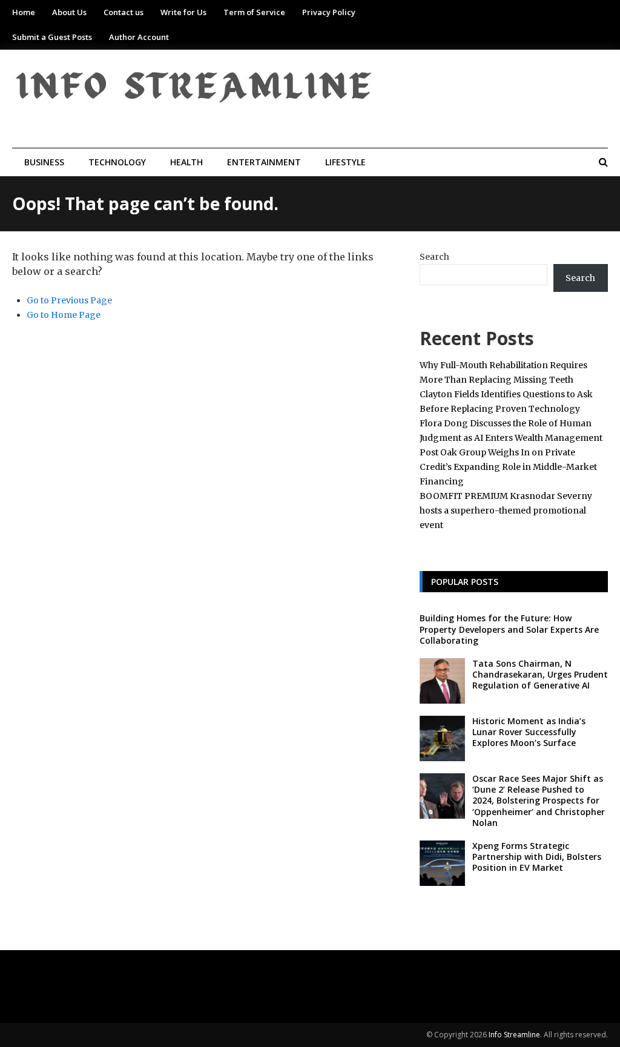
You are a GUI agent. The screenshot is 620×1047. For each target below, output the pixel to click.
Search (434, 256)
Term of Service (254, 12)
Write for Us (183, 12)
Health (186, 162)
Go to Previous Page (69, 300)
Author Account (139, 36)
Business (44, 162)
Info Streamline (514, 1034)
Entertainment (264, 162)
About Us (69, 12)
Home (23, 12)
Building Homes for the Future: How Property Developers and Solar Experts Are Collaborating (509, 629)
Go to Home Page (64, 314)
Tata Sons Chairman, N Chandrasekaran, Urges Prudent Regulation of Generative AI (540, 674)
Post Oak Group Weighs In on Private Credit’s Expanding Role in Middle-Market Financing (508, 467)
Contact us (123, 12)
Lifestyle (345, 162)
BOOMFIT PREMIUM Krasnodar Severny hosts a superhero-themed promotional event (506, 510)
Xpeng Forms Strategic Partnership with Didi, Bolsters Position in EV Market (536, 856)
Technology (117, 162)
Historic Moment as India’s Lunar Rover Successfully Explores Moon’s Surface (528, 731)
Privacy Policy (328, 12)
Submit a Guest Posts (52, 36)
